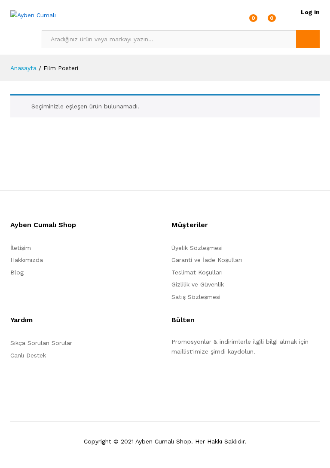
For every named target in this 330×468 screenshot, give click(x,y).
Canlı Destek (28, 355)
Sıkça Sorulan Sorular (41, 342)
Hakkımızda (26, 259)
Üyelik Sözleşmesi (197, 247)
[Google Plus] (200, 378)
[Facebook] (173, 378)
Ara (308, 39)
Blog (17, 272)
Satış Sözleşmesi (195, 296)
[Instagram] (227, 378)
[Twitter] (187, 378)
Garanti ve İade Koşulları (206, 259)
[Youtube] (213, 378)
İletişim (20, 247)
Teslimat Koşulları (197, 272)
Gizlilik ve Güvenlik (197, 284)
